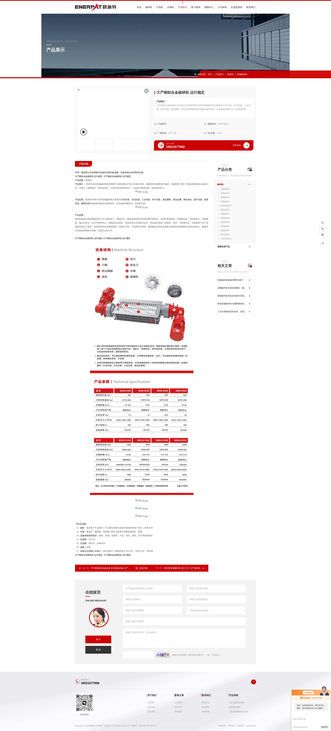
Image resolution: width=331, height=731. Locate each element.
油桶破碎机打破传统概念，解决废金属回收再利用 (234, 288)
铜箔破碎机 (225, 234)
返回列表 (143, 568)
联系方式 (205, 702)
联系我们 (250, 7)
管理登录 (240, 726)
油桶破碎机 (225, 214)
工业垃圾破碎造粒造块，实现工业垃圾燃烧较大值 (234, 311)
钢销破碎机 (225, 218)
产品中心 (182, 7)
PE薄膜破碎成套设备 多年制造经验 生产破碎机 (112, 568)
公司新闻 (222, 7)
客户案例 (195, 7)
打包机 (159, 7)
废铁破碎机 (225, 210)
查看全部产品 (223, 246)
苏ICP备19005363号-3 (148, 726)
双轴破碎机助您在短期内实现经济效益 (234, 296)
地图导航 (205, 711)
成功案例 (178, 711)
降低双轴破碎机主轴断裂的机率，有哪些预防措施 (234, 304)
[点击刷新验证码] (163, 655)
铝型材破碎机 (226, 206)
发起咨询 (324, 727)
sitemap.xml (251, 726)
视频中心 (209, 7)
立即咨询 (236, 145)
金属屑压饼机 (234, 707)
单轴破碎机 (225, 193)
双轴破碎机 (242, 74)
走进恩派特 (236, 7)
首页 (139, 7)
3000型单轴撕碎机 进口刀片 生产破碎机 (182, 568)
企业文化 (151, 707)
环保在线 (232, 726)
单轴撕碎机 (225, 189)
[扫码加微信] (323, 235)
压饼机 (170, 7)
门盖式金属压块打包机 (238, 711)
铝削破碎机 (225, 230)
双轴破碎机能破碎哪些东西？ (230, 280)
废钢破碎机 (225, 197)
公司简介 (151, 702)
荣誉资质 (151, 711)
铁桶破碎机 (225, 226)
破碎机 (148, 7)
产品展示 (219, 74)
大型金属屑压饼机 (236, 702)
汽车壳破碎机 (226, 239)
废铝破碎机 (225, 222)
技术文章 (178, 707)
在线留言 (205, 707)
